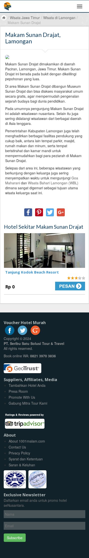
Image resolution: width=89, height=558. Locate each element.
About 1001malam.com (27, 441)
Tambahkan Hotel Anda (27, 385)
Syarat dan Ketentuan (26, 458)
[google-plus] (35, 333)
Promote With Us (22, 397)
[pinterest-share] (39, 212)
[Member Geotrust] (22, 366)
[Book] (66, 286)
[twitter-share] (50, 212)
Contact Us (17, 447)
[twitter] (22, 333)
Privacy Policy (19, 452)
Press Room (18, 391)
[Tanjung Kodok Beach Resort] (44, 250)
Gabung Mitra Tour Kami (28, 403)
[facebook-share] (28, 212)
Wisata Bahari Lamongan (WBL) (53, 182)
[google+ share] (61, 212)
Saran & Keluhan (22, 464)
